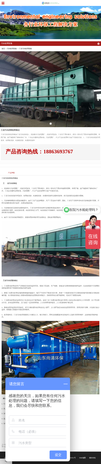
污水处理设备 (12, 48)
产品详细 (11, 173)
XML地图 (82, 458)
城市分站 (92, 458)
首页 (3, 48)
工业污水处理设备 (25, 48)
